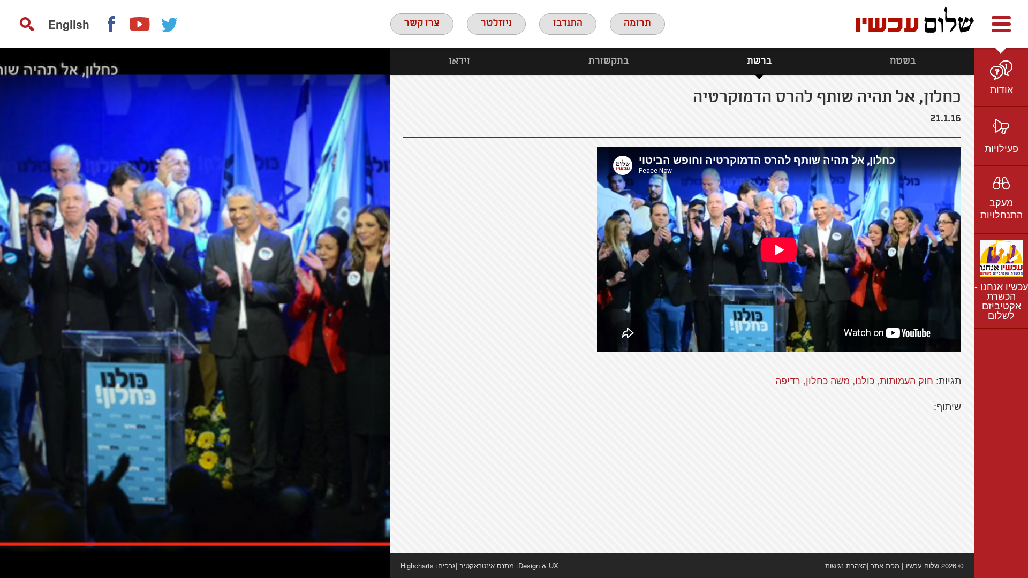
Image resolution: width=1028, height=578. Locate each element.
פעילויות (1001, 148)
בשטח (903, 61)
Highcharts (417, 565)
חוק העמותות (906, 380)
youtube (140, 24)
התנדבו (568, 23)
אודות (1001, 89)
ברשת (759, 61)
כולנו (864, 380)
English (68, 24)
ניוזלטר (496, 23)
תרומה (637, 23)
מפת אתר (885, 565)
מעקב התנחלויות (1001, 208)
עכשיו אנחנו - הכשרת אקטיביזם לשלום (1001, 300)
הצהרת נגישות (846, 565)
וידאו (459, 61)
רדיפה (787, 380)
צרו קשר (422, 23)
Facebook (111, 24)
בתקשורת (608, 61)
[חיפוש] (26, 24)
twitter (169, 24)
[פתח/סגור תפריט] (1001, 24)
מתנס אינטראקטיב (486, 565)
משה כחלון (828, 380)
